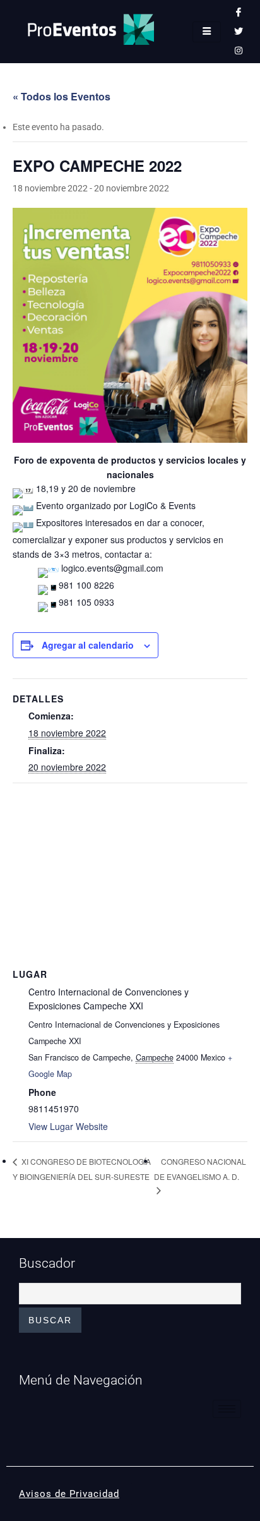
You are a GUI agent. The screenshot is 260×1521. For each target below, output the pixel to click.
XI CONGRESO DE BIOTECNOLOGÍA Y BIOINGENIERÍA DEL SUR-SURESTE (82, 1168)
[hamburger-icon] (206, 31)
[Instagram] (238, 50)
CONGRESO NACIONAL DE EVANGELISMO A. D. (200, 1169)
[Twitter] (238, 31)
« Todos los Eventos (61, 96)
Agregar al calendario (88, 645)
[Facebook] (238, 12)
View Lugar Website (68, 1126)
